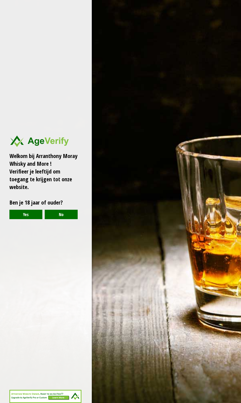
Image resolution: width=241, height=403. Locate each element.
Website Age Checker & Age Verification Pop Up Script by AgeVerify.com (235, 402)
